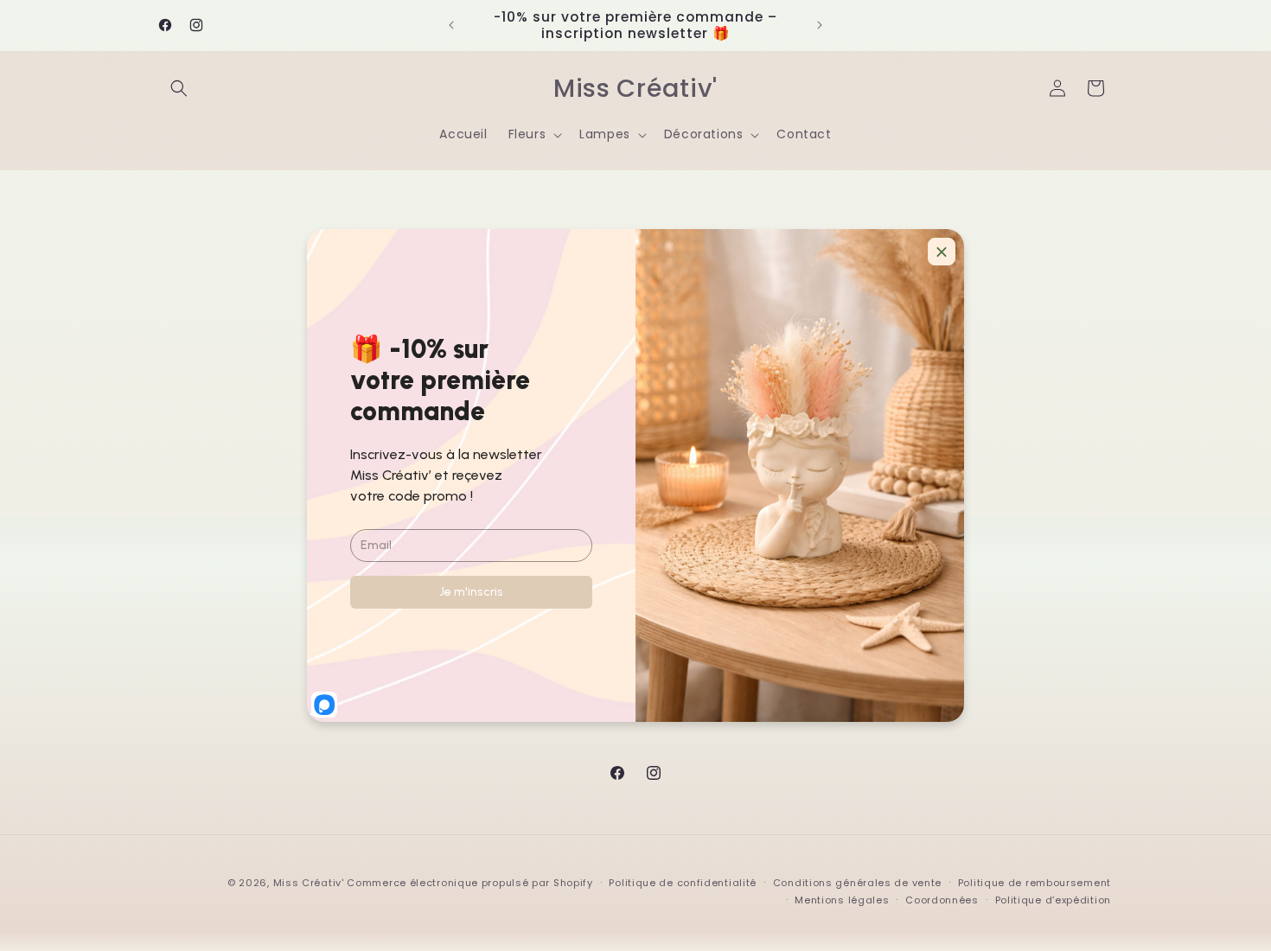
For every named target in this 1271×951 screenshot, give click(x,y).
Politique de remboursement (1034, 883)
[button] (179, 88)
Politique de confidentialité (683, 883)
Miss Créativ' (308, 883)
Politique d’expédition (1053, 900)
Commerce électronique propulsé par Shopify (469, 883)
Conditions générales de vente (857, 883)
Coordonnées (942, 900)
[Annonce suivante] (820, 25)
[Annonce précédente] (451, 25)
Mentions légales (842, 900)
